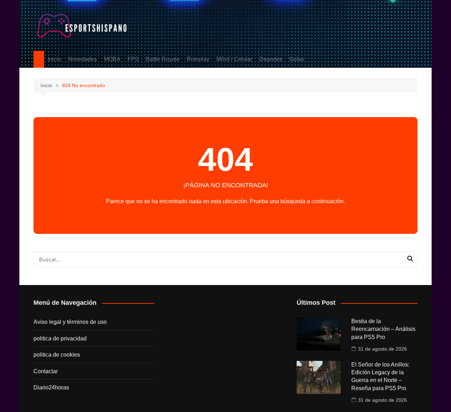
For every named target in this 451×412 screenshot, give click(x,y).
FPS (133, 59)
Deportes (270, 59)
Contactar (45, 371)
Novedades (82, 59)
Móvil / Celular (234, 59)
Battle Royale (163, 59)
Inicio (54, 59)
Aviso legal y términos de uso (70, 322)
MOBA (112, 59)
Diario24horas (51, 387)
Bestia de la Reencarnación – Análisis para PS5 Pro (383, 329)
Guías (296, 59)
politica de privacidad (60, 338)
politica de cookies (56, 355)
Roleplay (198, 59)
